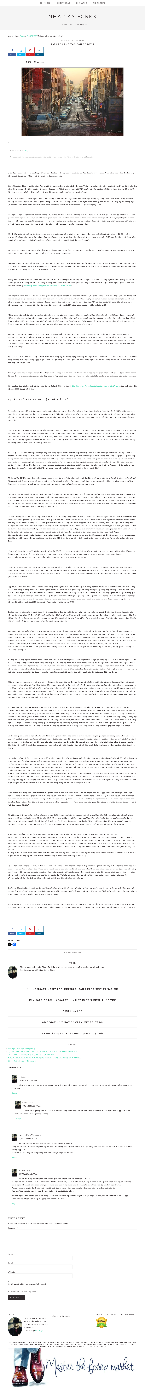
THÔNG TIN (77, 953)
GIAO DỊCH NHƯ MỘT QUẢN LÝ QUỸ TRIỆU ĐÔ (72, 1022)
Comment (13, 1228)
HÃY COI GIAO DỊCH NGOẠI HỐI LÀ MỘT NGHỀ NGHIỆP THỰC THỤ (72, 1000)
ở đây (26, 150)
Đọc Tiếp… (39, 1330)
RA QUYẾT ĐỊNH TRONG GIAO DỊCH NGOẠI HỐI (72, 1033)
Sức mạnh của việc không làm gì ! (22, 1048)
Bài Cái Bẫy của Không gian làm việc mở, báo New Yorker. (47, 285)
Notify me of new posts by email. (22, 1292)
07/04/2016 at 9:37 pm (31, 1106)
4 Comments (79, 41)
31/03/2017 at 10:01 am (28, 1139)
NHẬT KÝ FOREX (72, 16)
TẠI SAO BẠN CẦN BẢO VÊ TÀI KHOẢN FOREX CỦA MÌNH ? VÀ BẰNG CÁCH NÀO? (42, 1052)
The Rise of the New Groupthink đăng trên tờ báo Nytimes (96, 386)
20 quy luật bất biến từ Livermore (22, 1061)
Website (11, 1272)
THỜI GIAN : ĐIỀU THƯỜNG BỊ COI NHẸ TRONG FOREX (31, 1055)
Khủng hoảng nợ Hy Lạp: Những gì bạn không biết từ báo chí (72, 989)
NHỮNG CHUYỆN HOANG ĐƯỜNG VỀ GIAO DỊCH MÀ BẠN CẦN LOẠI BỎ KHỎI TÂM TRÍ (44, 1058)
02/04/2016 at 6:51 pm (28, 1080)
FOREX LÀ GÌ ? (72, 1011)
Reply (14, 1093)
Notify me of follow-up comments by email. (27, 1284)
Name (11, 1254)
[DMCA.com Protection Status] (101, 1327)
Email (11, 1263)
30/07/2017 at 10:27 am (28, 1174)
